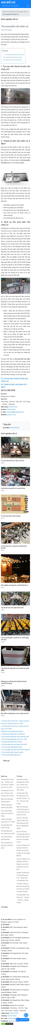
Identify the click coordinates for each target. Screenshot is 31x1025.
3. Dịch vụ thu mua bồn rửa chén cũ (13, 59)
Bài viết (12, 11)
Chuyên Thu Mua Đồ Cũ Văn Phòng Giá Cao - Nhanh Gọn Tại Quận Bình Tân (23, 893)
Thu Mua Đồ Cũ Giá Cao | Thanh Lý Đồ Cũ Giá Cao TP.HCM (7, 809)
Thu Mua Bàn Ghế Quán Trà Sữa (12, 758)
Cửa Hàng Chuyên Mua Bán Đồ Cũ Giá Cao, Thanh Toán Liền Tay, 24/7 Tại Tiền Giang (23, 801)
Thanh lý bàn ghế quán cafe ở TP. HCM (14, 755)
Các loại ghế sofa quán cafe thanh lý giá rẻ (16, 766)
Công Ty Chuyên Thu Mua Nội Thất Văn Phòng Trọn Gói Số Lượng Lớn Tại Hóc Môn (23, 881)
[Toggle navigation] (27, 5)
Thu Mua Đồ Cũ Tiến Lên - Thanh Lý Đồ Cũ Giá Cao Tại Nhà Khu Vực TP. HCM (7, 800)
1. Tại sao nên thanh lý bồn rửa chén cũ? (14, 54)
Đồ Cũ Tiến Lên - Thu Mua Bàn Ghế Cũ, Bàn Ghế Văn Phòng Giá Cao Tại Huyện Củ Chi (23, 853)
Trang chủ (5, 11)
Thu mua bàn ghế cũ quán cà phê (12, 768)
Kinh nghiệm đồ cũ (21, 11)
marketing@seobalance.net (15, 412)
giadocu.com (11, 414)
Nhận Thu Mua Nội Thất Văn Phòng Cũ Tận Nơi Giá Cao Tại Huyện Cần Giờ (23, 827)
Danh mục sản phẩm (10, 6)
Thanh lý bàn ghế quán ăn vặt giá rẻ (13, 750)
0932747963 (13, 407)
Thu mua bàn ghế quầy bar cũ (11, 771)
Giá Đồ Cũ (8, 2)
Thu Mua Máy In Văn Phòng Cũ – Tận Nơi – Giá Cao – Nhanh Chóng (23, 915)
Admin (10, 30)
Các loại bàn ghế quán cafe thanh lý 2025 (15, 753)
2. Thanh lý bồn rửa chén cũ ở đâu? (13, 57)
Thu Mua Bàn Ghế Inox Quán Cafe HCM (14, 761)
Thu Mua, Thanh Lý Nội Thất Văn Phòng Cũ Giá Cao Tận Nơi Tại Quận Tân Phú (23, 904)
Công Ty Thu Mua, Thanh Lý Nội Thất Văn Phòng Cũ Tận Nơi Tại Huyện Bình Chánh (22, 840)
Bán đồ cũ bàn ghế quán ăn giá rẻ (12, 748)
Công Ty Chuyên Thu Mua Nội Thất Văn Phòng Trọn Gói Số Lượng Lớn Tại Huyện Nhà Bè (23, 867)
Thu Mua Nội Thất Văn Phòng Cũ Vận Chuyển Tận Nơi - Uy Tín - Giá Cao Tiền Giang (23, 815)
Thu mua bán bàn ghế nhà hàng (12, 763)
